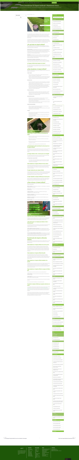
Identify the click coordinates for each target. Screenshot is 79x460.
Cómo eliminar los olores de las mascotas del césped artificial (57, 266)
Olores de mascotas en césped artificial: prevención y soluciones (57, 366)
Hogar (18, 7)
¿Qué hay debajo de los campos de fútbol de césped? (57, 201)
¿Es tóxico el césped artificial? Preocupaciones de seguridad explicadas (58, 375)
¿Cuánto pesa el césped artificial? (56, 408)
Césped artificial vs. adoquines (56, 125)
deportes (54, 341)
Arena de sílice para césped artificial (56, 208)
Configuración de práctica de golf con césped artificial (57, 45)
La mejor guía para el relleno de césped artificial (58, 393)
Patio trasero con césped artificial (56, 187)
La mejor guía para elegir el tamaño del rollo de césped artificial (57, 97)
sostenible (54, 350)
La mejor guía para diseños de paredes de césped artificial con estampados (57, 146)
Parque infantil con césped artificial (56, 129)
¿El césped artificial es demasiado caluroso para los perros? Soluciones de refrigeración (58, 379)
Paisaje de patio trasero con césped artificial (57, 143)
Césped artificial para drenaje (56, 199)
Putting (35, 2)
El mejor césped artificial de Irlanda (56, 423)
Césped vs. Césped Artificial (56, 75)
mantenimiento (55, 244)
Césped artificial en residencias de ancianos (57, 52)
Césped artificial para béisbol (56, 348)
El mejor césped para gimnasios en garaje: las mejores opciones (57, 87)
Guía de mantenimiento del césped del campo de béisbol (58, 284)
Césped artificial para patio (55, 189)
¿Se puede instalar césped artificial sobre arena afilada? (58, 241)
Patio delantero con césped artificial (56, 191)
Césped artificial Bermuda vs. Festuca (57, 109)
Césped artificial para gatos (56, 39)
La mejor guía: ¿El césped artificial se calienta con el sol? (57, 391)
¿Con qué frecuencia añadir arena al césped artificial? (57, 302)
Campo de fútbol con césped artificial (57, 255)
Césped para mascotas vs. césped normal (57, 111)
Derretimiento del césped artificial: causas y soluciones (57, 259)
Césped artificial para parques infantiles (57, 21)
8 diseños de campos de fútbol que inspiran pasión (57, 156)
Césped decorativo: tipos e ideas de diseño (57, 17)
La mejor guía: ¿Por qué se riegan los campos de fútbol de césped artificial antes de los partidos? (58, 401)
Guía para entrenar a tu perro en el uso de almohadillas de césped (57, 369)
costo (54, 115)
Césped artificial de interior (55, 337)
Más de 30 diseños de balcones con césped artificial (57, 154)
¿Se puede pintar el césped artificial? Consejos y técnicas (58, 417)
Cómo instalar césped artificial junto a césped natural (57, 176)
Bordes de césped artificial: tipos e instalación (57, 180)
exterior (54, 333)
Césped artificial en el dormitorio (56, 47)
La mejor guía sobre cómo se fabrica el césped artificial (58, 388)
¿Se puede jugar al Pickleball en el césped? (57, 71)
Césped (23, 2)
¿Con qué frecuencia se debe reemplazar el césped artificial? (57, 281)
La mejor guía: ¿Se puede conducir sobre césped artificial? (58, 396)
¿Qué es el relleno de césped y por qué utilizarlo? (58, 364)
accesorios (54, 431)
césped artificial (21, 7)
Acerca (41, 2)
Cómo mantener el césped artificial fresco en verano (57, 296)
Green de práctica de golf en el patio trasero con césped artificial (58, 119)
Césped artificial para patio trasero (56, 339)
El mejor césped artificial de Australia (56, 425)
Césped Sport (26, 2)
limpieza (54, 245)
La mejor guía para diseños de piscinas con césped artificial (57, 148)
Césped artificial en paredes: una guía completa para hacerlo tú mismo (58, 222)
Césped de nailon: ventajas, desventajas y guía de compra (58, 309)
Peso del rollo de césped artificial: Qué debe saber (57, 102)
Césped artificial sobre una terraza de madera (57, 226)
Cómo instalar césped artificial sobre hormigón (57, 178)
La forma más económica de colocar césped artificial (57, 193)
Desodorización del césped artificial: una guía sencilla (57, 271)
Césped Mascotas (31, 2)
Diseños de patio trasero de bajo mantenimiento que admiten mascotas (58, 165)
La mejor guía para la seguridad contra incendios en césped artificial (58, 386)
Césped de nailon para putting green (56, 316)
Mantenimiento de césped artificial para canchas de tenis (58, 299)
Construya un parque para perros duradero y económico (57, 162)
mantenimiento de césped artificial (27, 7)
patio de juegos (55, 334)
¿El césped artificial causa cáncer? (56, 406)
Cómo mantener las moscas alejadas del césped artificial (58, 372)
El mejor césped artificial (55, 84)
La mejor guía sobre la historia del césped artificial (57, 404)
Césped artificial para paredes (56, 32)
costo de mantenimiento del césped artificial (36, 7)
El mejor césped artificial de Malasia (56, 421)
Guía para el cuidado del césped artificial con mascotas (57, 294)
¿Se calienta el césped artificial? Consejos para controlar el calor (58, 362)
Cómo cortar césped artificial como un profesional (58, 263)
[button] (54, 0)
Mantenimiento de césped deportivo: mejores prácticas (57, 278)
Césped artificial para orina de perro (56, 247)
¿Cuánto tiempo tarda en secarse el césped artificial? (57, 410)
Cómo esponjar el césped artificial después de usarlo (57, 268)
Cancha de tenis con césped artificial (56, 127)
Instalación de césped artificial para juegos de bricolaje (57, 239)
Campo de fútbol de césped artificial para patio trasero (57, 50)
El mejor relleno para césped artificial (56, 320)
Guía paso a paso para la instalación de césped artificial (58, 173)
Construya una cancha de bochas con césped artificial (57, 217)
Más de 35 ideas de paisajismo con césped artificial (57, 159)
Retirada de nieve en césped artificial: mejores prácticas (57, 274)
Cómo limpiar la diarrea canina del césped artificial (57, 251)
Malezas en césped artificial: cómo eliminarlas (57, 261)
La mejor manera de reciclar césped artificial (57, 383)
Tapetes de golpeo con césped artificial (57, 69)
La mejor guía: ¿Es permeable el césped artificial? (57, 398)
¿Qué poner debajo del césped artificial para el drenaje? (57, 204)
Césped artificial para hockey (56, 346)
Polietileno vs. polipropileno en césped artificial (57, 306)
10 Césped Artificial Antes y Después (57, 113)
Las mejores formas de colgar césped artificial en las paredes (58, 229)
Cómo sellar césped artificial (56, 236)
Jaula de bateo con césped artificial (56, 60)
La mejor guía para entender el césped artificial (57, 381)
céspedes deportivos (29, 288)
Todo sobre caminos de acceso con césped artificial (57, 56)
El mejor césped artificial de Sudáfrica (57, 427)
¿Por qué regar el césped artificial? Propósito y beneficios (57, 291)
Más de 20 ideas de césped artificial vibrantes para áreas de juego (57, 151)
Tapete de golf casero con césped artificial (57, 62)
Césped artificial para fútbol (56, 82)
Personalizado (38, 2)
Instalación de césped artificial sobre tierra (57, 224)
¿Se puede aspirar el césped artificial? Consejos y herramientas (58, 288)
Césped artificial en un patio (56, 117)
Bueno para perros (55, 37)
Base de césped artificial (55, 197)
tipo (53, 331)
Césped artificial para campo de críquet (57, 131)
